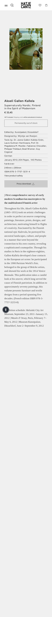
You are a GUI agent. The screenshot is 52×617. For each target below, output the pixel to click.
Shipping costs (18, 117)
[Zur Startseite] (26, 5)
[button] (5, 309)
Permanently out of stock (26, 123)
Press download (24, 184)
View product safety (13, 175)
